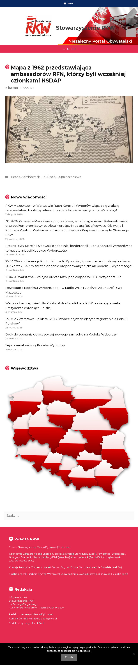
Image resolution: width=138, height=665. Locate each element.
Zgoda (69, 657)
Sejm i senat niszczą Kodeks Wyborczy (35, 345)
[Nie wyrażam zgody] (133, 654)
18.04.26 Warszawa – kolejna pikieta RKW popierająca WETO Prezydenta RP (63, 277)
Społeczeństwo (70, 177)
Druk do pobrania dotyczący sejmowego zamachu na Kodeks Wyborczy (61, 334)
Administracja (30, 177)
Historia (15, 177)
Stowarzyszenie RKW (85, 27)
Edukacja (48, 177)
